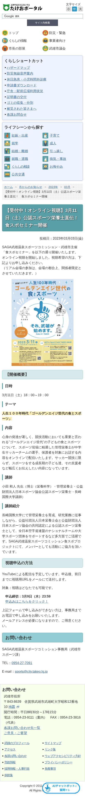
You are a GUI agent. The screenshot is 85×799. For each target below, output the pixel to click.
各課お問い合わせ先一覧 (22, 728)
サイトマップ (53, 743)
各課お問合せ (17, 114)
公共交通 (18, 174)
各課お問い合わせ (15, 756)
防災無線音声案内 (20, 73)
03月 (67, 187)
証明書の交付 (17, 97)
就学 (15, 143)
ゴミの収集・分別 (20, 102)
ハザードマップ (18, 67)
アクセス (9, 749)
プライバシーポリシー (58, 762)
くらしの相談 (20, 166)
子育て (55, 135)
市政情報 (9, 762)
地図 (11, 706)
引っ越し (56, 151)
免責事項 (50, 768)
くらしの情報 (17, 40)
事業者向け (57, 40)
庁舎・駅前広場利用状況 (25, 91)
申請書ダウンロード (22, 85)
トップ (14, 33)
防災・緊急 (57, 33)
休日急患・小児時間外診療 (26, 79)
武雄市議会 (57, 48)
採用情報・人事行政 (16, 768)
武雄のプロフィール (16, 743)
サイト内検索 (42, 22)
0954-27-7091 (22, 663)
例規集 (8, 775)
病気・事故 (58, 159)
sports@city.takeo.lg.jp (31, 671)
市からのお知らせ (30, 187)
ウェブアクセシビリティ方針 (63, 756)
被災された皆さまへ (22, 108)
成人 (53, 143)
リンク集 (50, 749)
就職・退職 (20, 159)
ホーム (8, 187)
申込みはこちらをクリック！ (26, 601)
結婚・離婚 (20, 151)
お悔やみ (56, 166)
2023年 (53, 187)
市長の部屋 (17, 48)
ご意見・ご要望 (15, 733)
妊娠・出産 (20, 135)
